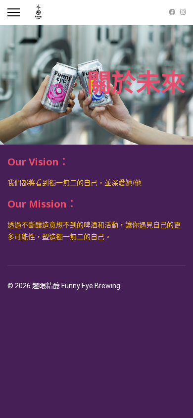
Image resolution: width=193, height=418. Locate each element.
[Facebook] (172, 12)
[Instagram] (183, 12)
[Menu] (13, 12)
